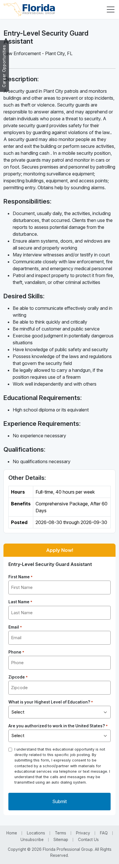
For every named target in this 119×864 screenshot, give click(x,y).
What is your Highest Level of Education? (50, 702)
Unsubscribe (32, 839)
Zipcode (18, 677)
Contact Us (88, 839)
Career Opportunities (4, 66)
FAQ (104, 833)
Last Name (20, 602)
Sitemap (60, 839)
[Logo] (29, 9)
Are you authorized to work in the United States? (58, 726)
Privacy (83, 833)
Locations (36, 833)
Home (11, 833)
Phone (16, 652)
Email (15, 627)
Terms (60, 833)
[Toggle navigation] (110, 9)
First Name (20, 577)
